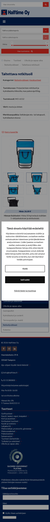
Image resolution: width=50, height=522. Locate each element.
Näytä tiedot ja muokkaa (25, 290)
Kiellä (25, 269)
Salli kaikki (25, 280)
